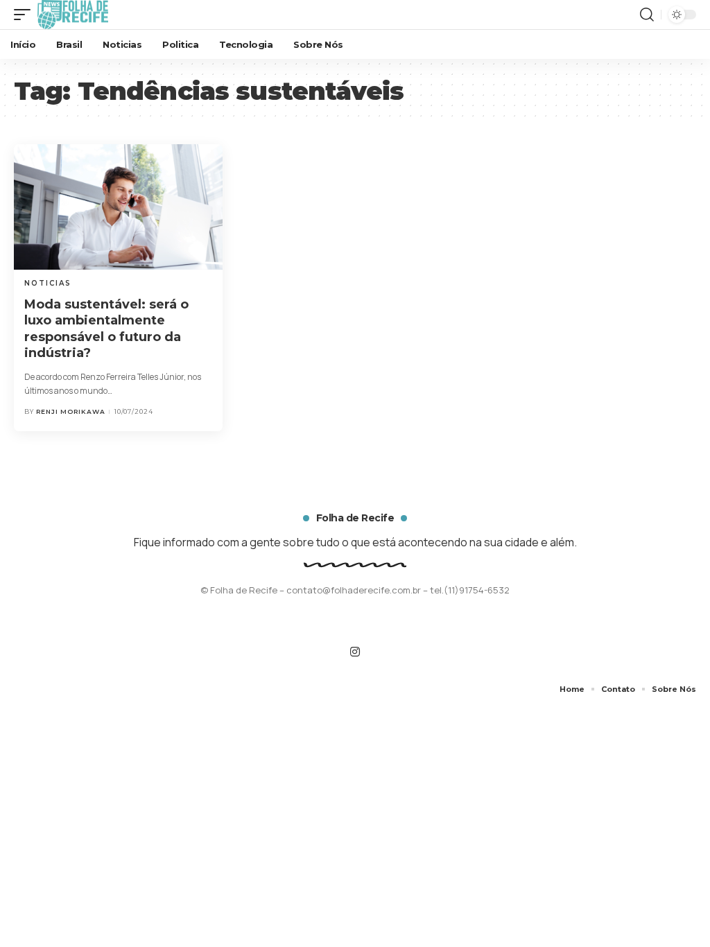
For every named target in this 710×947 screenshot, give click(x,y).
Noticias (47, 283)
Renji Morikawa (70, 411)
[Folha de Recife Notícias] (72, 14)
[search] (647, 14)
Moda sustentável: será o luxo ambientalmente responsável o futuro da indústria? (106, 328)
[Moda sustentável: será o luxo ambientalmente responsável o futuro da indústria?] (118, 207)
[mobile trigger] (25, 14)
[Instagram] (355, 652)
